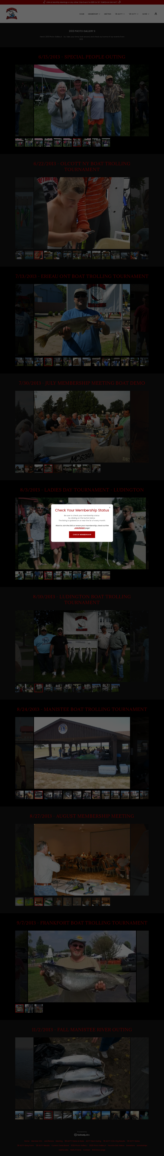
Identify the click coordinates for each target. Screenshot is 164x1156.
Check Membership (82, 534)
